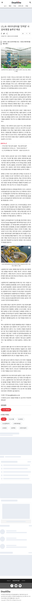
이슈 (15, 6)
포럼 (27, 6)
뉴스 (5, 6)
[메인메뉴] (2, 2)
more (6, 143)
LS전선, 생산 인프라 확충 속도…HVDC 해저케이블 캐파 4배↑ (16, 43)
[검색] (30, 2)
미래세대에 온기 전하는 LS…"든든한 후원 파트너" (14, 148)
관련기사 (3, 143)
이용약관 (23, 580)
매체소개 (8, 580)
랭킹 (10, 6)
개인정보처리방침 (16, 580)
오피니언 (20, 6)
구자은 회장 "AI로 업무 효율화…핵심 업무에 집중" (14, 146)
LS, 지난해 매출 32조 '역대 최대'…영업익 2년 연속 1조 (15, 150)
